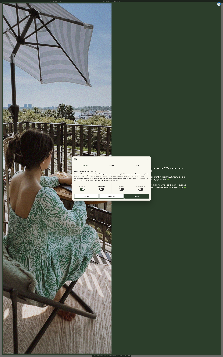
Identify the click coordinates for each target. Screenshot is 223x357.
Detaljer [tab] (111, 165)
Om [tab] (138, 165)
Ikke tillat (86, 196)
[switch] (101, 189)
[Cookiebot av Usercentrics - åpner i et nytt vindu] (141, 159)
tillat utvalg (111, 196)
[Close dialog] (219, 3)
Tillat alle (136, 196)
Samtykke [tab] (85, 165)
